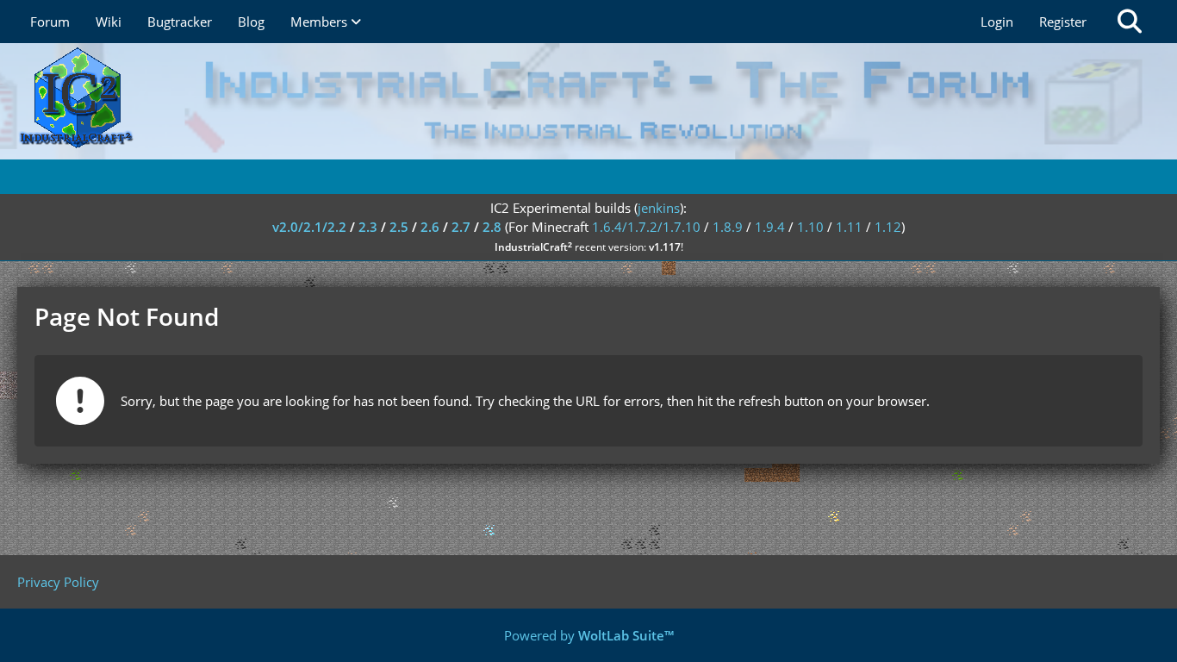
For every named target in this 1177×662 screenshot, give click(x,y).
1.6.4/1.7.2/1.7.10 (646, 226)
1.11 (849, 226)
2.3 (367, 226)
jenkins (659, 207)
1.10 (810, 226)
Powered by (589, 635)
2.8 (492, 226)
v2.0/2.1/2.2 (309, 226)
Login (997, 21)
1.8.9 (728, 226)
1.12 (888, 226)
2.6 (429, 226)
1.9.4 (770, 226)
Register (1063, 21)
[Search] (1129, 21)
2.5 (398, 226)
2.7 (460, 226)
